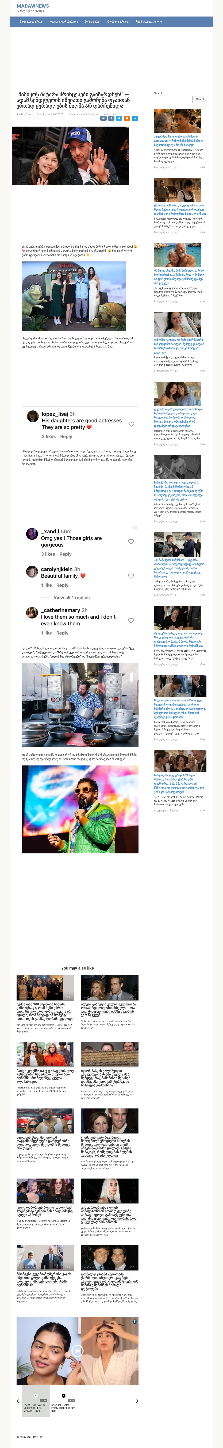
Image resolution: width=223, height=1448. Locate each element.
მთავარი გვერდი (31, 21)
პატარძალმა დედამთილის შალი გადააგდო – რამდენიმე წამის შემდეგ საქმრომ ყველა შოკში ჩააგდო (178, 141)
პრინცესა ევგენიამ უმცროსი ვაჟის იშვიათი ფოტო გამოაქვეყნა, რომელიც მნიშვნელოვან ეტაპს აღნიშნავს (44, 1279)
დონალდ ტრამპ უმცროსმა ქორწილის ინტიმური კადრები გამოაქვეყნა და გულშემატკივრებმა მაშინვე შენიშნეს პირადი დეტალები (110, 1281)
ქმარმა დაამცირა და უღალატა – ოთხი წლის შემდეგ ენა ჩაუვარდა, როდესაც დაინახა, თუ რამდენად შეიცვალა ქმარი (180, 209)
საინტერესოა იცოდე (149, 21)
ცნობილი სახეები (117, 21)
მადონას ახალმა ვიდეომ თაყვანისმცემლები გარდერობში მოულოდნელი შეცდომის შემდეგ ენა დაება (43, 1142)
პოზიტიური (92, 21)
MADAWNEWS (33, 6)
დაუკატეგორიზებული (63, 21)
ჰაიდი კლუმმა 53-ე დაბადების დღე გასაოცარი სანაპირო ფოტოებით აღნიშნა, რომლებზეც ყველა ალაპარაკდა (45, 1076)
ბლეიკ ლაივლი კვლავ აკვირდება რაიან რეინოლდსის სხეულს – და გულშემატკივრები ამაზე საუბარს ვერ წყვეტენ (108, 1009)
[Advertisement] (111, 56)
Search (158, 93)
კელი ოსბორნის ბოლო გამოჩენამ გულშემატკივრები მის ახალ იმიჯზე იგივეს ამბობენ (45, 1211)
